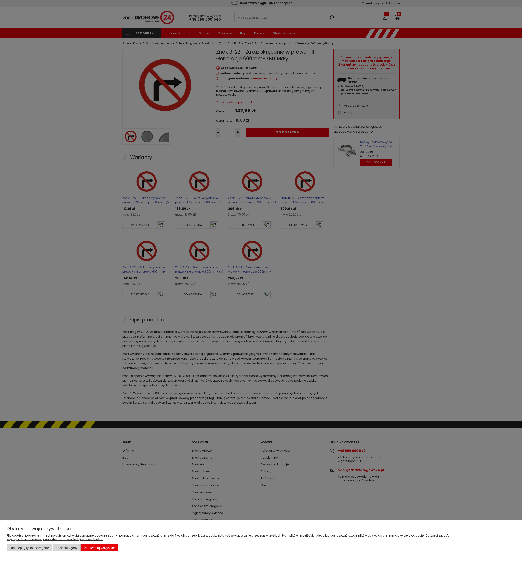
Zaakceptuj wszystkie (99, 548)
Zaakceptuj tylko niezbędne (29, 548)
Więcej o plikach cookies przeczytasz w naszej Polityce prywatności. (55, 539)
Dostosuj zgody (66, 548)
